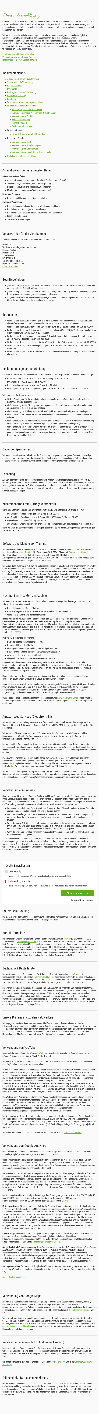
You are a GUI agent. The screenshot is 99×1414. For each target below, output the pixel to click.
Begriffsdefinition (14, 85)
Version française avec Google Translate (19, 57)
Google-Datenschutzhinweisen (19, 1326)
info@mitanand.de (10, 266)
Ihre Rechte (12, 89)
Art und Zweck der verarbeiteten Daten (23, 79)
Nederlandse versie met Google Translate (19, 59)
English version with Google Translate (18, 54)
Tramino (28, 552)
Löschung (11, 99)
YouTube (40, 1053)
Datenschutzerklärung (78, 552)
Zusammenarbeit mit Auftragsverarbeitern (25, 102)
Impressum (90, 900)
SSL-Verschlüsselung (21, 119)
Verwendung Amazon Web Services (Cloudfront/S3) (34, 113)
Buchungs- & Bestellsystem (23, 126)
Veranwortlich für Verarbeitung (20, 82)
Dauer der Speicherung (16, 95)
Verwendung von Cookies (23, 116)
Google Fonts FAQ (58, 1361)
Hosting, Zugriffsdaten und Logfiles (27, 109)
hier (12, 766)
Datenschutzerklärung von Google (45, 1241)
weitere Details (65, 876)
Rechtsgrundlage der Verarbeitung (21, 92)
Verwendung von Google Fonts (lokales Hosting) (32, 152)
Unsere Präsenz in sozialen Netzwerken (28, 134)
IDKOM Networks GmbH (68, 698)
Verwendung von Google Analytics (26, 145)
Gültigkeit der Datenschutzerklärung (22, 156)
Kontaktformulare (19, 123)
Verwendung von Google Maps (25, 148)
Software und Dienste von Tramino (21, 105)
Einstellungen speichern (77, 893)
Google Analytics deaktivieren (15, 1277)
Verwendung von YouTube (23, 142)
